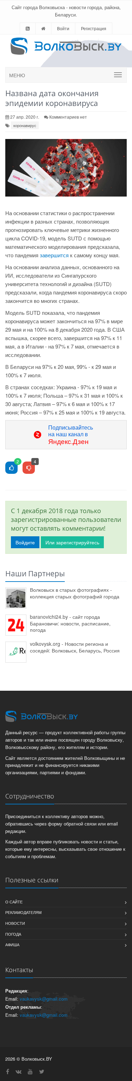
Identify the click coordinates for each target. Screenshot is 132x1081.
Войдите (25, 542)
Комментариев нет (68, 117)
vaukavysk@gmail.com (44, 998)
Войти (63, 28)
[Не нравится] (29, 468)
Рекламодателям (23, 912)
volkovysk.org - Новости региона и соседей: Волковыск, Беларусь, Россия (75, 647)
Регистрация (93, 28)
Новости (15, 923)
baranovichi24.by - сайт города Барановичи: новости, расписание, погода (70, 623)
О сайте (14, 901)
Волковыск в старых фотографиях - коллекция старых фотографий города (74, 593)
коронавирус (24, 125)
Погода (13, 934)
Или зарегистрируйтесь (72, 542)
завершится (54, 255)
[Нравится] (11, 468)
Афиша (12, 944)
